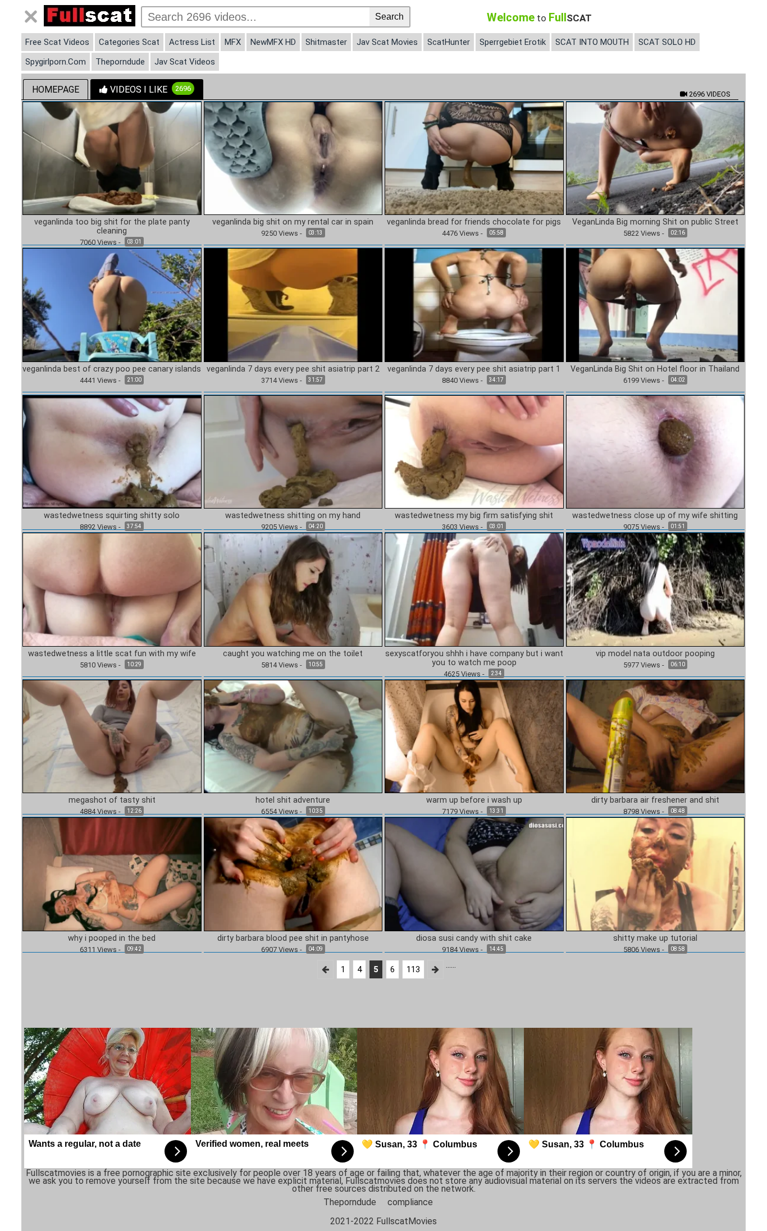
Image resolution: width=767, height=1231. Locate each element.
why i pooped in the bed (112, 938)
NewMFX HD (273, 42)
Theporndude (120, 62)
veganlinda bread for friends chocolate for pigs (474, 222)
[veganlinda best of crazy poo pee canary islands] (112, 304)
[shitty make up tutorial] (655, 873)
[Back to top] (736, 1200)
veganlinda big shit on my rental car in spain (292, 222)
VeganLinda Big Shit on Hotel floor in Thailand (654, 369)
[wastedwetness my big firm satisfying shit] (474, 451)
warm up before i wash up (474, 800)
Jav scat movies (387, 42)
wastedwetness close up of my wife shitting (655, 515)
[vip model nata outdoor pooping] (655, 589)
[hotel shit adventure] (293, 735)
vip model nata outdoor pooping (655, 653)
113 (413, 969)
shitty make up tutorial (655, 938)
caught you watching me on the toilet (293, 653)
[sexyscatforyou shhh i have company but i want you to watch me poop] (474, 589)
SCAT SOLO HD (667, 42)
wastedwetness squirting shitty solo (112, 515)
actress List (192, 42)
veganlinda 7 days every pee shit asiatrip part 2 (293, 369)
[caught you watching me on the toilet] (293, 589)
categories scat (129, 42)
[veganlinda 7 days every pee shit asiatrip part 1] (474, 304)
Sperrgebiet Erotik (513, 42)
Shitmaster (326, 42)
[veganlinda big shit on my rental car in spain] (293, 157)
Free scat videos (57, 42)
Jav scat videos (184, 62)
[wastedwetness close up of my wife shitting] (655, 451)
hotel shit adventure (292, 800)
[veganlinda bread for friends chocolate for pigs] (474, 157)
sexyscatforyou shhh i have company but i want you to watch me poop (474, 658)
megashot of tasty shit (112, 800)
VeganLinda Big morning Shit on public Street (655, 222)
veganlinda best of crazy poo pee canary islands (111, 369)
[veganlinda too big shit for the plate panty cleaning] (112, 157)
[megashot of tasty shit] (112, 735)
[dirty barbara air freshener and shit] (655, 735)
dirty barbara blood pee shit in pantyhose (293, 938)
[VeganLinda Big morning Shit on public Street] (655, 157)
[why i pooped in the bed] (112, 873)
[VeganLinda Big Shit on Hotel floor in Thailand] (655, 304)
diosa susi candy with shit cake (474, 938)
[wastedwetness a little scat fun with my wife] (112, 589)
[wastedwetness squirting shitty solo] (112, 451)
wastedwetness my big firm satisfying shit (474, 515)
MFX (233, 42)
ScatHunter (448, 42)
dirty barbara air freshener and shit (655, 800)
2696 (708, 94)
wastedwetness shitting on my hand (292, 515)
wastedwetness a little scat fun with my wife (112, 653)
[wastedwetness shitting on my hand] (293, 451)
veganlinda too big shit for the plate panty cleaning (112, 227)
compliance (410, 1202)
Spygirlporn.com (55, 62)
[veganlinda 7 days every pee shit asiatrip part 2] (293, 304)
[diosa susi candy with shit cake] (474, 873)
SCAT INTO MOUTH (592, 42)
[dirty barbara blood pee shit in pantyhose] (293, 873)
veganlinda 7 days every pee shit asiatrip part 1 (473, 369)
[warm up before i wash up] (474, 735)
